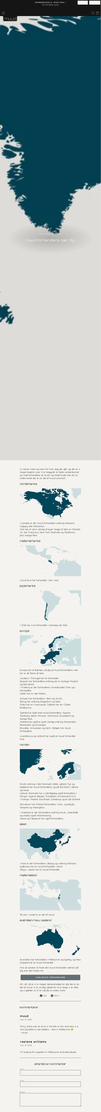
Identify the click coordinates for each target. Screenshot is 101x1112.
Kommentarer (45, 234)
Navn (22, 1069)
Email (22, 1080)
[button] (83, 3)
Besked (22, 1092)
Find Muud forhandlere (50, 977)
